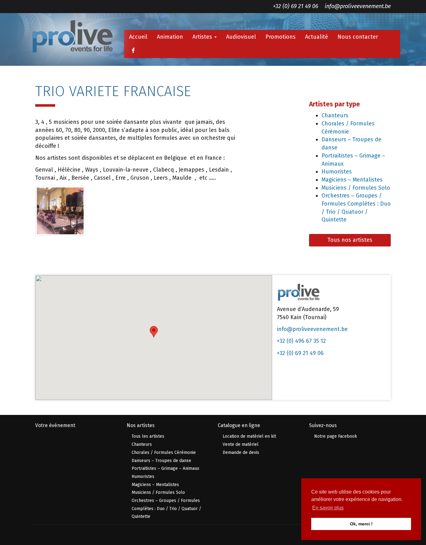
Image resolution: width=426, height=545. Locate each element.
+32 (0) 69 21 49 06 (295, 6)
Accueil (138, 36)
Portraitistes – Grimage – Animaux (165, 468)
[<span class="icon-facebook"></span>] (133, 51)
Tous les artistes (148, 436)
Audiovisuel (241, 36)
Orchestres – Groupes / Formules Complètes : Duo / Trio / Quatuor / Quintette (166, 508)
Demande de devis (241, 452)
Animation (170, 36)
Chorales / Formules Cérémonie (164, 452)
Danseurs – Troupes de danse (161, 460)
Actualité (316, 36)
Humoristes (337, 171)
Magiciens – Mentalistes (352, 179)
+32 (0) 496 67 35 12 (301, 341)
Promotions (280, 36)
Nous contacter (357, 36)
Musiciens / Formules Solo (356, 187)
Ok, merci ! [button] (361, 523)
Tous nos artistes (349, 239)
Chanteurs (335, 115)
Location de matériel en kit (249, 436)
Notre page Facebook (335, 436)
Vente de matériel (241, 444)
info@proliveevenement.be (358, 6)
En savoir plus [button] (328, 507)
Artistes (203, 36)
